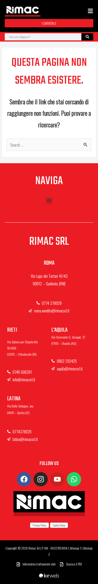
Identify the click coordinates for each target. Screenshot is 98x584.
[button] (49, 201)
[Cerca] (87, 36)
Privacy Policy (39, 525)
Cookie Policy (59, 525)
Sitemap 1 (75, 548)
